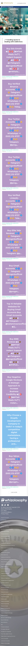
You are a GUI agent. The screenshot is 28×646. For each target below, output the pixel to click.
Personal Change (4, 605)
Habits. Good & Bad (5, 566)
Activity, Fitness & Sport (5, 522)
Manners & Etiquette (5, 587)
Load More (14, 492)
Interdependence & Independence (7, 580)
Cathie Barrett (9, 113)
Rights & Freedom (4, 615)
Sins (2, 624)
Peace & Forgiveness (5, 603)
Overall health (4, 598)
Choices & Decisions (5, 533)
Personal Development (5, 608)
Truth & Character (4, 638)
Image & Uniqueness (5, 573)
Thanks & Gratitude (5, 626)
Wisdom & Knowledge (5, 643)
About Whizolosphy (6, 509)
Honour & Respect (4, 568)
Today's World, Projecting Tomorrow (8, 636)
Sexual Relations (4, 622)
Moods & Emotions (4, 592)
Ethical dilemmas (4, 554)
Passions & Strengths (5, 601)
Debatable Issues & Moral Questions (8, 545)
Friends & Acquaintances (6, 564)
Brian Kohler (8, 333)
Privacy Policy (4, 513)
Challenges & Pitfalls (5, 531)
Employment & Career (5, 552)
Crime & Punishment (5, 538)
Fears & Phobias (4, 561)
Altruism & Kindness (5, 526)
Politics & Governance (5, 610)
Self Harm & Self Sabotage (6, 617)
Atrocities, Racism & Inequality (7, 529)
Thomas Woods (9, 77)
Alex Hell (7, 371)
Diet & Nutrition (4, 550)
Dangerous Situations (5, 540)
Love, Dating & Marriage (6, 585)
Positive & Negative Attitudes (6, 612)
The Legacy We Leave (5, 629)
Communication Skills (5, 536)
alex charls (8, 488)
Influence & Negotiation (5, 578)
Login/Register (21, 3)
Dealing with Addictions (12, 76)
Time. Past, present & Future (6, 633)
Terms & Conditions (6, 512)
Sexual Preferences (4, 619)
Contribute (14, 30)
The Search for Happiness (6, 631)
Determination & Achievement (7, 547)
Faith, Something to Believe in (7, 559)
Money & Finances (4, 589)
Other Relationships (5, 596)
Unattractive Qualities (5, 640)
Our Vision (4, 510)
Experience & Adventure (5, 557)
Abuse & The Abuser (5, 517)
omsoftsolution (9, 450)
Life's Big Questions (5, 582)
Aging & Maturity (4, 524)
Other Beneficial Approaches (6, 594)
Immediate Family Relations (6, 575)
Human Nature (4, 571)
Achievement (3, 519)
